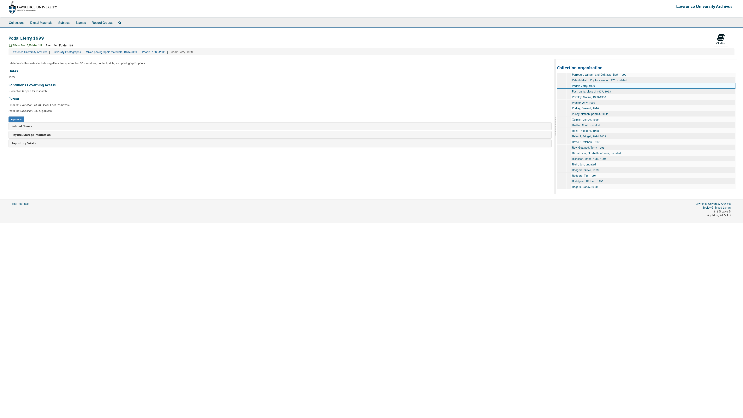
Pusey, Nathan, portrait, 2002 (590, 114)
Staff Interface (20, 204)
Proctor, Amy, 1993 (583, 102)
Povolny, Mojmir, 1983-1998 (589, 97)
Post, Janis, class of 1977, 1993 (591, 91)
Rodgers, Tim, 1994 (584, 175)
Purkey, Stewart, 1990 (585, 108)
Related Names (22, 126)
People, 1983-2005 (153, 52)
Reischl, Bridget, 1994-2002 (589, 136)
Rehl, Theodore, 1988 (585, 131)
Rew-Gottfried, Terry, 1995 (588, 147)
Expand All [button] (16, 119)
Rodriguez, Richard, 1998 (587, 181)
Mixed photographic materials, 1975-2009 (111, 52)
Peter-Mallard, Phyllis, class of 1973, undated (599, 80)
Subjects (64, 22)
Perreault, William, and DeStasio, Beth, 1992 (599, 74)
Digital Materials (41, 22)
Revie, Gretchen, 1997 (586, 142)
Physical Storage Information (31, 135)
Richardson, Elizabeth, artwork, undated (596, 153)
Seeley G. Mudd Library (716, 207)
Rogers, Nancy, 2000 (585, 187)
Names (81, 22)
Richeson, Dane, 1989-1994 (589, 159)
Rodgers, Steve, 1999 (585, 170)
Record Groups (102, 22)
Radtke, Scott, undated (586, 125)
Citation (721, 43)
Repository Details (24, 143)
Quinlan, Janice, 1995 (585, 119)
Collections (16, 22)
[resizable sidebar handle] (555, 126)
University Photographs (66, 52)
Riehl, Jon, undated (584, 164)
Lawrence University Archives (704, 6)
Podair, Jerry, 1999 (583, 86)
